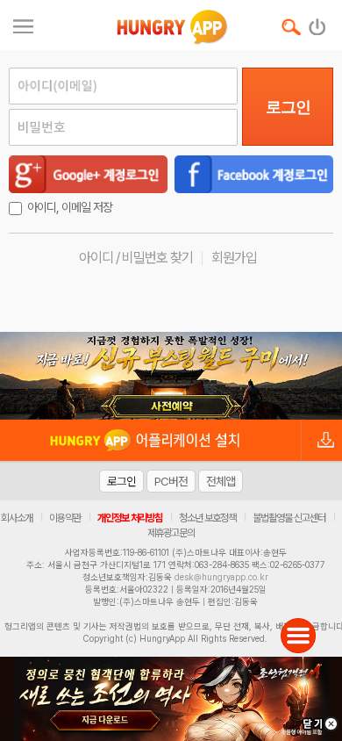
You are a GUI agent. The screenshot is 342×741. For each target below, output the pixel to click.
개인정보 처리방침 (129, 518)
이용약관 (65, 518)
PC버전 (171, 481)
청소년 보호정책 (207, 518)
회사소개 (16, 518)
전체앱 (220, 481)
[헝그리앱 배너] (171, 376)
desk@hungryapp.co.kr (221, 577)
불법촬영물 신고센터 (289, 518)
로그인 (288, 107)
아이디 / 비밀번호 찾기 (136, 257)
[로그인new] (318, 23)
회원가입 (234, 257)
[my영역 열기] (23, 24)
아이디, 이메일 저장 (69, 207)
